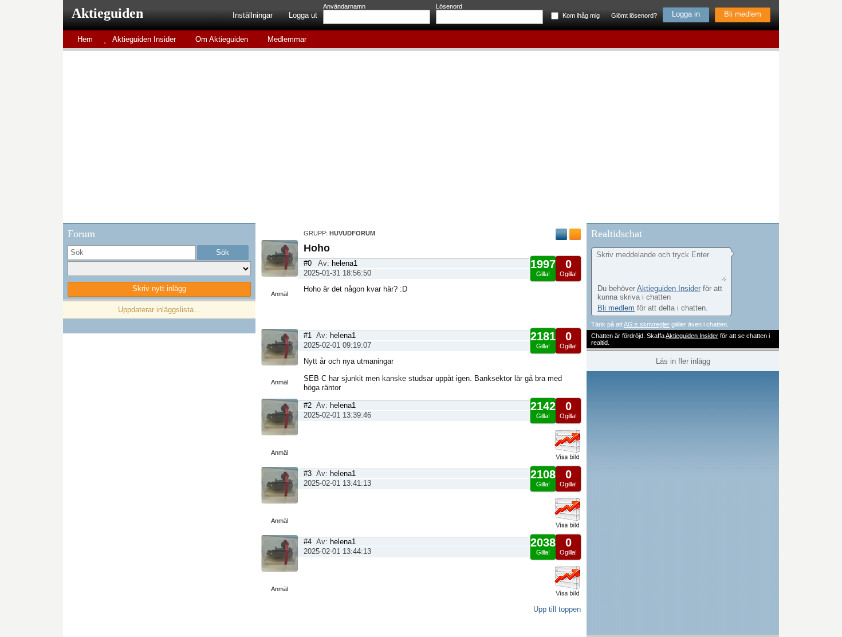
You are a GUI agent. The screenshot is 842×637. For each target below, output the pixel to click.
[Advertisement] (421, 137)
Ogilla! (568, 267)
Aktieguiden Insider (669, 288)
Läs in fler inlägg (683, 361)
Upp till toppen (557, 609)
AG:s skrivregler (647, 324)
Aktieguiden (107, 13)
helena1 (344, 263)
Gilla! (543, 267)
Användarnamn (344, 6)
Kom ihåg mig (581, 15)
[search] (132, 252)
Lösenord (449, 6)
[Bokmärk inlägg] (575, 234)
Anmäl (279, 293)
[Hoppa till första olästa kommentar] (561, 234)
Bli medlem (742, 14)
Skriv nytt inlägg (159, 288)
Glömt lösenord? (634, 15)
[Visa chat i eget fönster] (769, 232)
